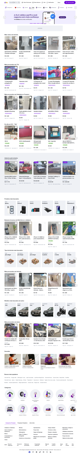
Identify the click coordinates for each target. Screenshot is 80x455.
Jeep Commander (29, 377)
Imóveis (39, 7)
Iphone (13, 380)
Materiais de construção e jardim (40, 437)
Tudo (33, 7)
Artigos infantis (51, 427)
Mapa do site (47, 445)
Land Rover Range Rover (39, 377)
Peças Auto (36, 430)
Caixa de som (36, 380)
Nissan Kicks (62, 377)
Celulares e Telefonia (9, 427)
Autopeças (53, 7)
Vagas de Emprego (38, 432)
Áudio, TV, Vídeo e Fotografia (23, 435)
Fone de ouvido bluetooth (61, 380)
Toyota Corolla (56, 377)
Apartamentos (37, 427)
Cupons (26, 7)
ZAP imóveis (67, 445)
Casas (5, 439)
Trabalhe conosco (53, 445)
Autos (46, 7)
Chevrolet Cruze (7, 380)
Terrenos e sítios (52, 430)
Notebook (42, 380)
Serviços (36, 434)
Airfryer (24, 380)
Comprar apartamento (13, 382)
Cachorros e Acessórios (24, 438)
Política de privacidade (26, 445)
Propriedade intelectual (37, 445)
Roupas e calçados (52, 432)
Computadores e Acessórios (8, 436)
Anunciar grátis (71, 2)
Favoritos (19, 7)
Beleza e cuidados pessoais (52, 437)
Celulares (62, 7)
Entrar (59, 2)
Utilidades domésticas (67, 431)
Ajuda (5, 444)
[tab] (10, 423)
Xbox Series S (70, 380)
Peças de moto (66, 436)
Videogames (22, 432)
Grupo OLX (61, 445)
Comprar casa (30, 382)
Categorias (9, 7)
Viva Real (73, 445)
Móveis (20, 427)
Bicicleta (6, 382)
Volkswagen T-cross (21, 377)
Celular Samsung (19, 380)
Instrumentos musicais (67, 433)
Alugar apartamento (23, 382)
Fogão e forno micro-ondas (50, 380)
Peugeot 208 (13, 377)
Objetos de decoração (67, 438)
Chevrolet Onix (7, 377)
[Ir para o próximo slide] (76, 48)
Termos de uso (19, 445)
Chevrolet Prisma (48, 377)
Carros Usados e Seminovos (8, 430)
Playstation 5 (29, 380)
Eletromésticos (22, 430)
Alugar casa (36, 382)
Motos (6, 433)
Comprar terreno (43, 382)
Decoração (70, 7)
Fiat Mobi (67, 377)
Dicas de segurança (10, 445)
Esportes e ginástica (53, 434)
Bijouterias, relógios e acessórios (67, 428)
